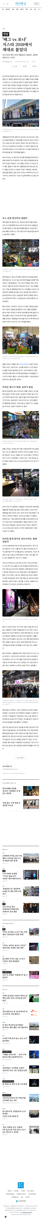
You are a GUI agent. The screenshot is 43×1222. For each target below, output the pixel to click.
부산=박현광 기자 (7, 62)
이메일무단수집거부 (21, 1194)
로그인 (36, 3)
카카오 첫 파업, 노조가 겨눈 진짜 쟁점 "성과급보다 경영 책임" (14, 932)
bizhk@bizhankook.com (27, 1212)
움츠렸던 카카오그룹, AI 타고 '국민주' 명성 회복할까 (13, 960)
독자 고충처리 (30, 1191)
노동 (31, 9)
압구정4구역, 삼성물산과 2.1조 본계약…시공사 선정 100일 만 (14, 1113)
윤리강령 (16, 1191)
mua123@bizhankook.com (10, 769)
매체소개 (10, 1191)
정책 (27, 9)
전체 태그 (28, 1197)
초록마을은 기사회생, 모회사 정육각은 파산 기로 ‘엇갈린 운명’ (14, 1069)
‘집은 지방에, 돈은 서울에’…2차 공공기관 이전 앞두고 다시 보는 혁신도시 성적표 (14, 1129)
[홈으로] (21, 1185)
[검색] (7, 3)
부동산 (22, 9)
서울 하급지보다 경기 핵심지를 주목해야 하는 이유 (14, 1098)
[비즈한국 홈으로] (20, 3)
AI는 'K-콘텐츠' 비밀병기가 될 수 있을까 (15, 975)
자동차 (39, 9)
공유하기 (22, 758)
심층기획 (8, 9)
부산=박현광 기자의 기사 (9, 783)
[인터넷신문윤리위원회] (20, 1201)
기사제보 (23, 1191)
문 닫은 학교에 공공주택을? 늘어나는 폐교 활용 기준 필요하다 (15, 1026)
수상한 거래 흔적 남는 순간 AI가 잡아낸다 (14, 1039)
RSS (22, 1197)
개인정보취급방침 (10, 1194)
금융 (17, 9)
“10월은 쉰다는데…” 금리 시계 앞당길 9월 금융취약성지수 (14, 1054)
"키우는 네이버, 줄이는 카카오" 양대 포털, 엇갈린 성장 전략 (14, 946)
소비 (35, 9)
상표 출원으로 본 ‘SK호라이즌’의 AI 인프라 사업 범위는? (15, 1012)
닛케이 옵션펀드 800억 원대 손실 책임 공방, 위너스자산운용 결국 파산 (15, 998)
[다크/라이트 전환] (3, 4)
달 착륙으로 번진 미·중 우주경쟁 (14, 1083)
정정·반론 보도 (15, 1197)
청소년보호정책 (32, 1194)
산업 (13, 9)
